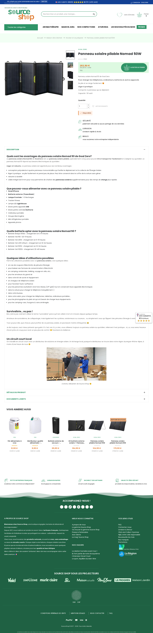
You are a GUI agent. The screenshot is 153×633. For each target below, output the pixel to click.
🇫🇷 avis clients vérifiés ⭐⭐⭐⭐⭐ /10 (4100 (74, 2)
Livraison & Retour (125, 530)
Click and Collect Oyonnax (128, 532)
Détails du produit (16, 392)
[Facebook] (74, 507)
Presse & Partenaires (80, 532)
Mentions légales (78, 613)
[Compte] (131, 3)
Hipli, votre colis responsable (129, 535)
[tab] (76, 149)
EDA (14, 437)
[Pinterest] (91, 507)
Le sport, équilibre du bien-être (84, 559)
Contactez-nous (124, 527)
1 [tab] (76, 464)
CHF (78, 602)
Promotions (122, 542)
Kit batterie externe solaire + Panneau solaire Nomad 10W (76, 442)
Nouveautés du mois (126, 537)
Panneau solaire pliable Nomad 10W (97, 442)
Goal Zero (82, 49)
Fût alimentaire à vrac (15, 442)
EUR (74, 602)
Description (13, 150)
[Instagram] (66, 507)
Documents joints (16, 399)
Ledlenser (56, 437)
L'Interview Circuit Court (81, 556)
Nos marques (123, 540)
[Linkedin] (82, 507)
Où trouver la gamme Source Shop (85, 530)
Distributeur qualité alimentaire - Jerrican (35, 442)
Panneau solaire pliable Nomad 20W (118, 442)
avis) (95, 2)
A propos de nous (79, 525)
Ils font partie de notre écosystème (86, 554)
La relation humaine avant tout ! (84, 551)
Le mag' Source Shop (80, 537)
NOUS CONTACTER (97, 613)
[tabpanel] (14, 439)
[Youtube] (61, 507)
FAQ (119, 525)
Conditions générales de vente (53, 613)
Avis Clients (76, 535)
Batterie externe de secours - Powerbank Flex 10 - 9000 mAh (56, 442)
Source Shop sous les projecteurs (76, 573)
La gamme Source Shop (81, 527)
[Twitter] (87, 507)
